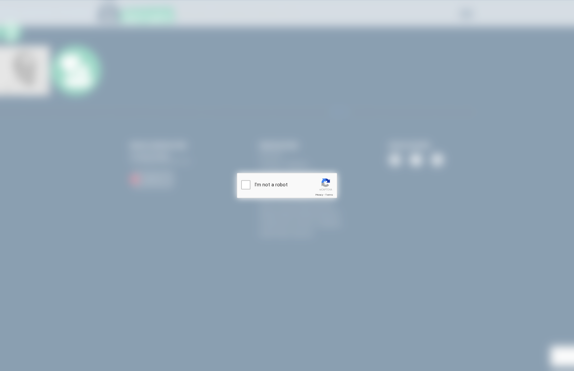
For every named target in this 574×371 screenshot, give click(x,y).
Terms (329, 194)
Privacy (319, 194)
